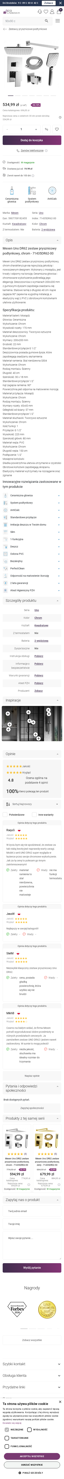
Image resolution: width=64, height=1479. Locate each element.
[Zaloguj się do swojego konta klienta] (52, 12)
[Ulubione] (46, 12)
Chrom (43, 223)
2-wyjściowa (48, 229)
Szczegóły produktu (21, 600)
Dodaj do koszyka (32, 140)
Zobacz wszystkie (32, 1340)
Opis (9, 240)
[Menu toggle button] (57, 20)
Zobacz (48, 3)
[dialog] (32, 1438)
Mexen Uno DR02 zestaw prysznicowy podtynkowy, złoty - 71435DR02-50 (47, 1161)
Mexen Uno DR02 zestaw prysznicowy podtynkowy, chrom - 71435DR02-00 (17, 1161)
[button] (59, 12)
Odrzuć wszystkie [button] (32, 1465)
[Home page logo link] (11, 11)
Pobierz (38, 656)
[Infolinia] (39, 12)
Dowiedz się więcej (12, 1423)
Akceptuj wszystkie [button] (32, 1456)
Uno (41, 212)
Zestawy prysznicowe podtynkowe (28, 29)
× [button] (60, 1402)
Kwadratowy (19, 223)
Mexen (14, 212)
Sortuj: (16, 803)
